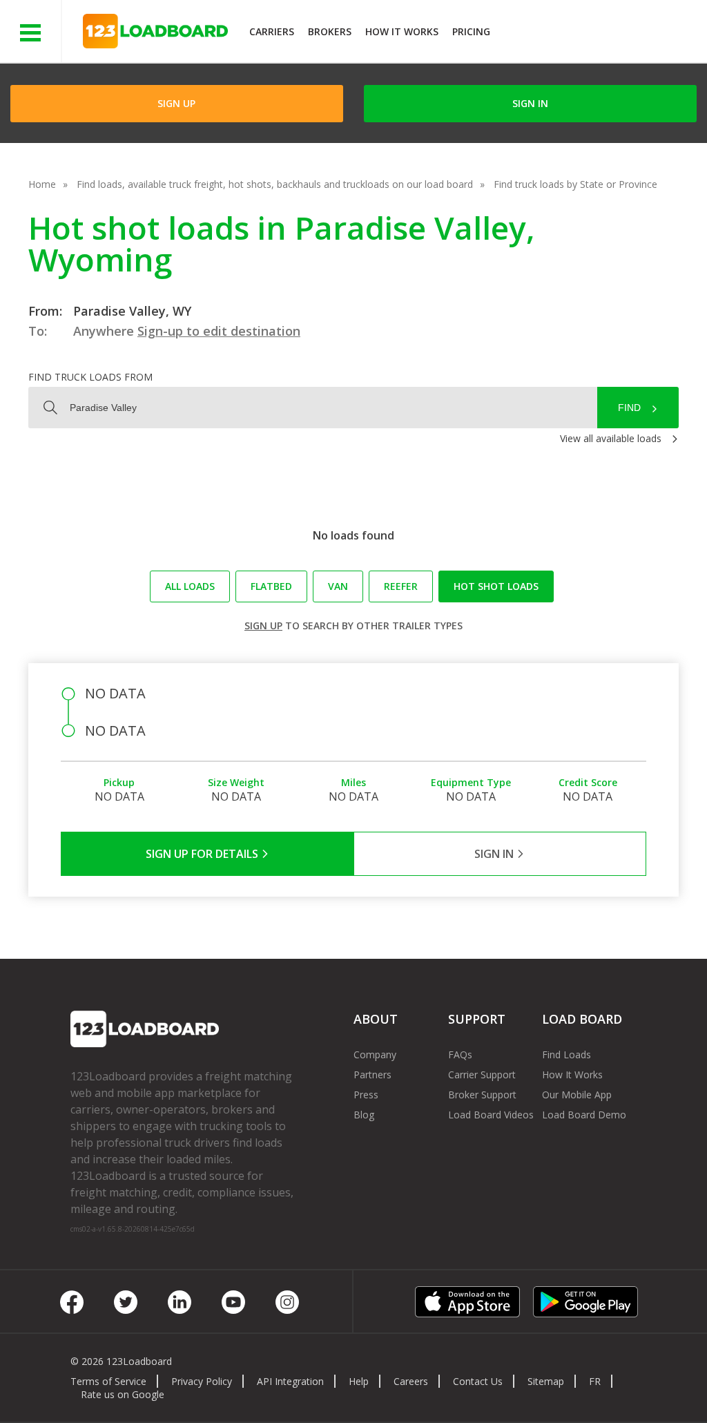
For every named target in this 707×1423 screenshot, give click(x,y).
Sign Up (176, 103)
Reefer (401, 586)
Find (629, 407)
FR (595, 1381)
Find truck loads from (90, 376)
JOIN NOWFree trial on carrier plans (600, 33)
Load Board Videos (491, 1114)
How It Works (401, 31)
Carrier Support (482, 1074)
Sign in (530, 103)
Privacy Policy (201, 1381)
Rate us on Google (122, 1394)
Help (359, 1381)
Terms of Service (108, 1381)
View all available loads (610, 438)
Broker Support (482, 1094)
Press (366, 1094)
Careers (411, 1381)
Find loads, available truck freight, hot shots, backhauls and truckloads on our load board (275, 184)
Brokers (329, 31)
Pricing (471, 31)
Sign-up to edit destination (218, 331)
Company (375, 1054)
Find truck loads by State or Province (575, 184)
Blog (364, 1114)
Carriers (271, 31)
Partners (372, 1074)
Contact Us (478, 1381)
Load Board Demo (584, 1114)
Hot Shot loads (496, 586)
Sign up (263, 625)
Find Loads (566, 1054)
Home (42, 184)
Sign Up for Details (203, 853)
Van (338, 586)
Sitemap (545, 1381)
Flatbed (271, 586)
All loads (190, 586)
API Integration (290, 1381)
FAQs (460, 1054)
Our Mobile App (577, 1094)
